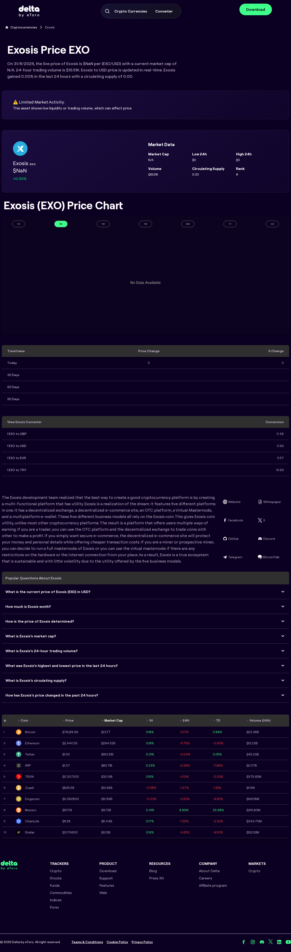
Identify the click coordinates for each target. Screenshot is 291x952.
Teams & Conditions (87, 942)
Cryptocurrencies (23, 27)
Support (106, 878)
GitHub (233, 539)
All (272, 223)
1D (61, 223)
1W (103, 223)
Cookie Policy (117, 942)
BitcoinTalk (271, 557)
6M (188, 223)
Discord (269, 539)
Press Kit (156, 878)
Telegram (235, 557)
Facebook (235, 520)
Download (255, 9)
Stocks (56, 878)
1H (19, 223)
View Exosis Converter (24, 422)
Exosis (50, 27)
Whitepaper (272, 502)
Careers (205, 878)
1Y (230, 223)
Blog (153, 871)
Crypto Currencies (130, 11)
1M (145, 223)
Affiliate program (213, 885)
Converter (164, 11)
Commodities (61, 892)
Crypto (56, 871)
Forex (54, 907)
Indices (56, 900)
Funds (55, 885)
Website (234, 502)
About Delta (209, 871)
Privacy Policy (142, 942)
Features (106, 885)
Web (103, 892)
